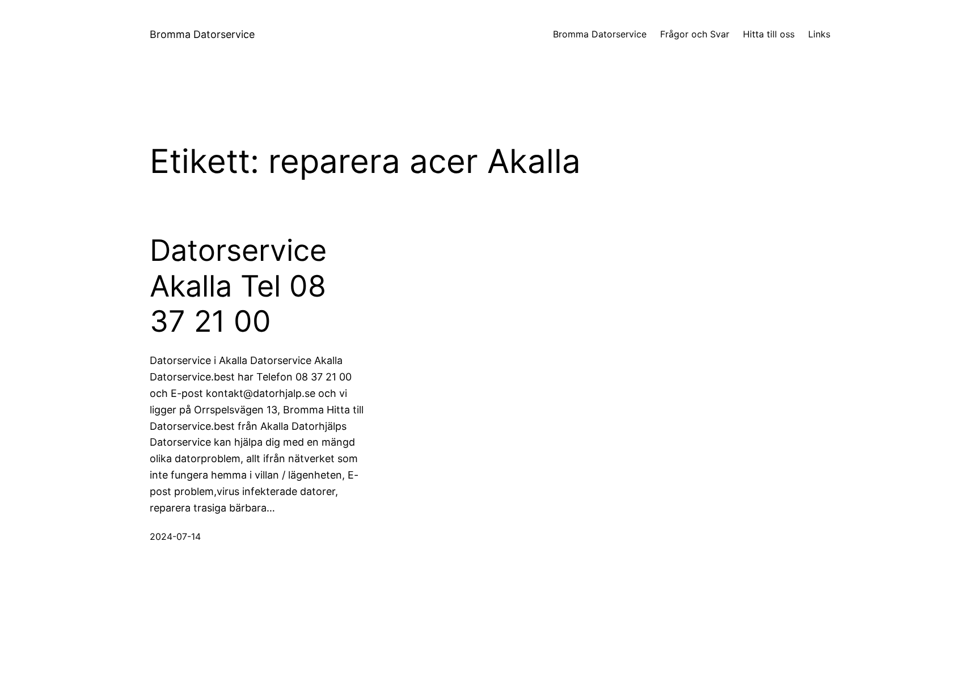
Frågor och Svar (694, 34)
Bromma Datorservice (202, 34)
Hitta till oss (769, 34)
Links (819, 34)
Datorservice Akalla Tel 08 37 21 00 (238, 286)
